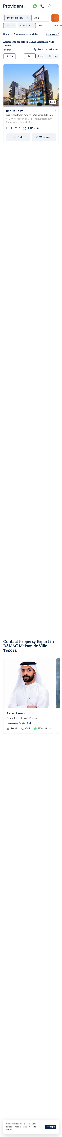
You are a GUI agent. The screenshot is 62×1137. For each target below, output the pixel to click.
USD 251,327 (14, 111)
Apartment (25, 25)
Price (41, 25)
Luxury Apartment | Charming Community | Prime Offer (29, 115)
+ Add (36, 17)
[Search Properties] (49, 6)
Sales (8, 25)
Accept (51, 1126)
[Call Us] (42, 6)
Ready (41, 56)
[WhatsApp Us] (35, 6)
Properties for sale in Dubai (27, 34)
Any (29, 56)
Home (6, 34)
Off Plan (53, 56)
